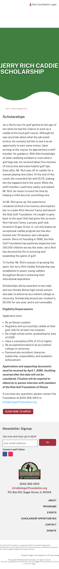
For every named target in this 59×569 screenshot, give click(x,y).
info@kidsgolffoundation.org (20, 402)
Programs (49, 506)
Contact (50, 524)
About (52, 500)
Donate (51, 530)
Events (51, 512)
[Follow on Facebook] (5, 454)
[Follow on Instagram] (10, 454)
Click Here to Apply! (18, 411)
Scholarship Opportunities (38, 518)
